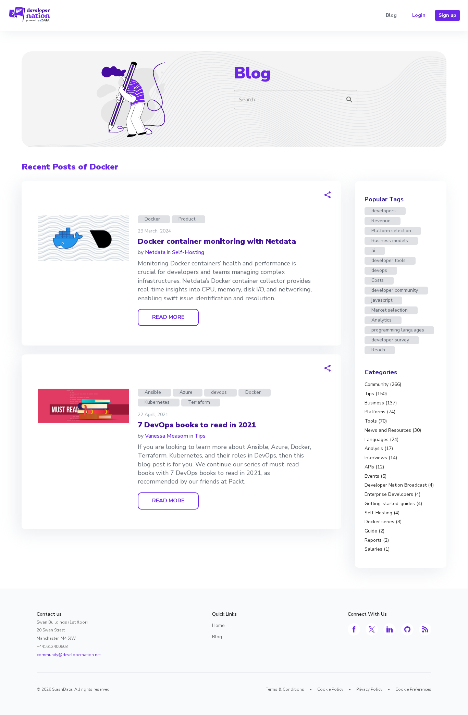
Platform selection (391, 230)
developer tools (388, 260)
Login (419, 15)
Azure (186, 392)
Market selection (389, 310)
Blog (391, 15)
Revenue (381, 220)
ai (373, 250)
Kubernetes (157, 402)
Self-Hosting (188, 252)
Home (218, 625)
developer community (394, 290)
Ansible (153, 392)
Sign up (447, 15)
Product (186, 219)
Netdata (155, 252)
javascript (381, 300)
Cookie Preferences (413, 689)
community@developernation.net (69, 654)
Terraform (199, 402)
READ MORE (168, 317)
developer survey (390, 340)
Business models (389, 240)
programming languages (397, 330)
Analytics (381, 320)
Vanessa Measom (166, 436)
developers (383, 211)
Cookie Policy (330, 689)
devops (219, 392)
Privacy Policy (369, 689)
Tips (200, 436)
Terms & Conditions (285, 689)
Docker (152, 219)
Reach (378, 350)
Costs (377, 280)
